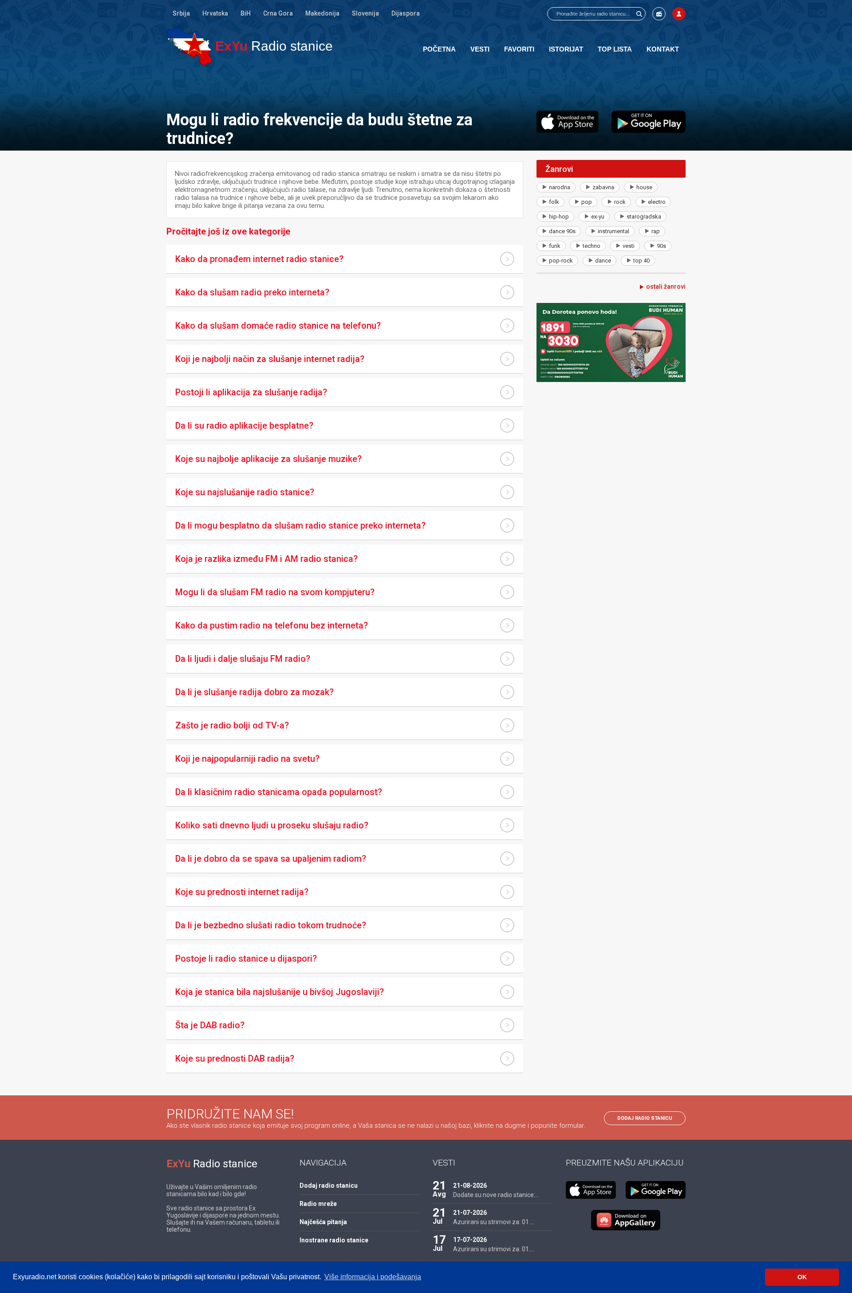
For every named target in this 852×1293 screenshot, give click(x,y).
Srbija (181, 13)
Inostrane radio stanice (334, 1240)
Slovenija (365, 13)
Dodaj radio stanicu (644, 1118)
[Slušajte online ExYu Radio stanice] (189, 46)
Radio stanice (274, 46)
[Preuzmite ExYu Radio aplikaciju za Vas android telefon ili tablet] (648, 122)
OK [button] (802, 1277)
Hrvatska (215, 13)
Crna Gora (278, 13)
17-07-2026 (470, 1239)
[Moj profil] (679, 13)
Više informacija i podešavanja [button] (372, 1277)
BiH (246, 13)
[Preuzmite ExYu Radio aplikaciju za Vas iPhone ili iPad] (567, 122)
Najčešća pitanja (323, 1221)
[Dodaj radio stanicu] (659, 13)
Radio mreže (318, 1203)
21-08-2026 (470, 1185)
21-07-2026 (470, 1212)
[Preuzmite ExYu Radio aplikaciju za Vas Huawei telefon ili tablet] (625, 1220)
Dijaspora (405, 13)
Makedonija (322, 13)
